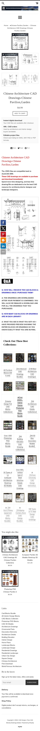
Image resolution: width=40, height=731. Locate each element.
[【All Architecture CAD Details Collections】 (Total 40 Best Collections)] (32, 386)
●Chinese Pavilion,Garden (19, 25)
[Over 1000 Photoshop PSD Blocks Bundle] (7, 425)
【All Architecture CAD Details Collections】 (32, 406)
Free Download (7, 663)
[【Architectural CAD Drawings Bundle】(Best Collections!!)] (20, 357)
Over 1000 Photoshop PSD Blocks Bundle (8, 440)
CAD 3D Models (8, 624)
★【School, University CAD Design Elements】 (32, 479)
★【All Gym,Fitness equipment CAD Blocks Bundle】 (8, 514)
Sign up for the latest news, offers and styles (18, 677)
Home (6, 25)
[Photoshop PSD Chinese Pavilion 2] (10, 578)
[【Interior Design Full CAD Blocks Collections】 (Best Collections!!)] (7, 386)
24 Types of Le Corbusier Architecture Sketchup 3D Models (7, 479)
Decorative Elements (9, 632)
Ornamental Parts (8, 629)
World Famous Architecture (11, 666)
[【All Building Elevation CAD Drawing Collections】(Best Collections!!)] (20, 425)
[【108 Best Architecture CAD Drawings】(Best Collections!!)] (32, 357)
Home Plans (6, 642)
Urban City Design (8, 655)
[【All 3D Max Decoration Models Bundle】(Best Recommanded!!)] (32, 425)
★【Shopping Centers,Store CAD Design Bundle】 (21, 514)
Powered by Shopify (28, 723)
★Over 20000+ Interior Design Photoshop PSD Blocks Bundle (20, 406)
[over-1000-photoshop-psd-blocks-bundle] (20, 389)
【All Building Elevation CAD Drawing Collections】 (20, 443)
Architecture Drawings (10, 626)
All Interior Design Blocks (11, 616)
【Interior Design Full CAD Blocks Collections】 (8, 406)
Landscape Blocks (8, 645)
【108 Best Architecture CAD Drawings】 (32, 373)
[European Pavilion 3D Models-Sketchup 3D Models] (30, 544)
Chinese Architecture (9, 661)
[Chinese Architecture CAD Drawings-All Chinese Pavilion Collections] (10, 544)
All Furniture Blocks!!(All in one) (8, 372)
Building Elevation (8, 637)
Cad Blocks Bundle (9, 613)
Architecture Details (9, 634)
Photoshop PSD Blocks (10, 621)
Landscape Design (8, 648)
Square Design (7, 658)
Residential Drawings (9, 650)
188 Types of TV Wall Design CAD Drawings (32, 514)
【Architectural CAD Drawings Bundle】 (21, 373)
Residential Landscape (10, 653)
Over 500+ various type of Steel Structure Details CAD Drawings (20, 478)
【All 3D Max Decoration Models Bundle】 (32, 440)
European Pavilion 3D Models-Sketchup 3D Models (30, 557)
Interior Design (7, 640)
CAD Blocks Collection (10, 618)
